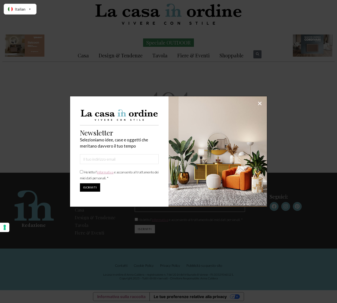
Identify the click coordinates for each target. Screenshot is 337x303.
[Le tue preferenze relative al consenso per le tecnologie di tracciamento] (4, 227)
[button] (259, 103)
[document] (168, 151)
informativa (105, 172)
